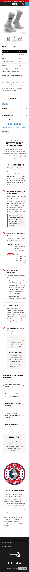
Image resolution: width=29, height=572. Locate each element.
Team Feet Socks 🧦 (16, 568)
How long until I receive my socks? (13, 404)
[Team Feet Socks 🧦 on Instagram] (11, 563)
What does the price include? (11, 426)
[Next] (26, 21)
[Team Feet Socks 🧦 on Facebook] (8, 563)
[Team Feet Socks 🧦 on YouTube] (20, 563)
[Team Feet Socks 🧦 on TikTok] (17, 563)
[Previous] (2, 21)
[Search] (23, 4)
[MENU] (1, 4)
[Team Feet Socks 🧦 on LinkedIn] (14, 563)
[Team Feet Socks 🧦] (14, 4)
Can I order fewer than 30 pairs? (12, 385)
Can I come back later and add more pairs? (12, 395)
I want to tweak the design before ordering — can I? (12, 415)
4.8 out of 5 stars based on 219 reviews (14, 127)
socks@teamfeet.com (13, 444)
